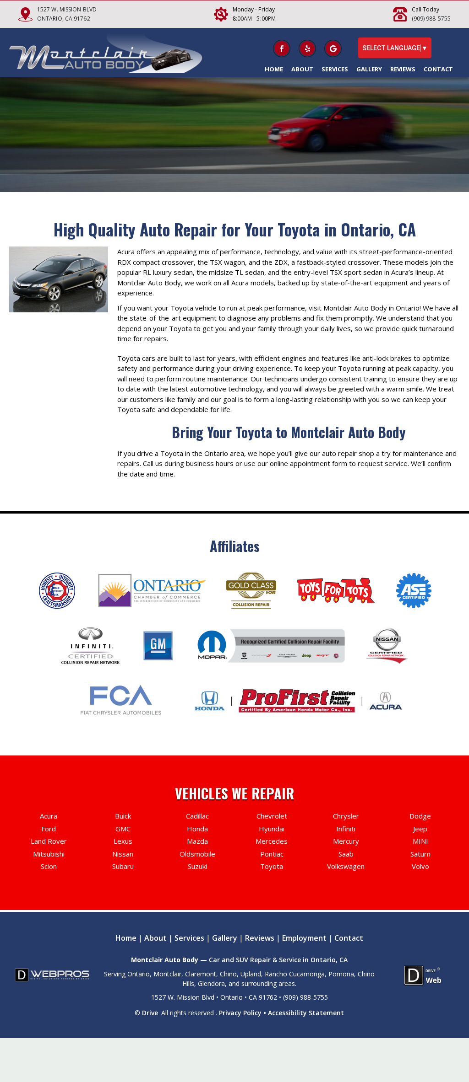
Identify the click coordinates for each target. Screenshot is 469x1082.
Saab (346, 853)
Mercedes (272, 841)
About (302, 69)
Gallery (369, 69)
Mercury (346, 841)
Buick (123, 815)
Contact (438, 69)
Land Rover (49, 841)
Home (274, 69)
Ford (48, 828)
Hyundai (271, 828)
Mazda (197, 841)
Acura (48, 815)
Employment (304, 938)
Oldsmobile (197, 853)
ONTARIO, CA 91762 (63, 18)
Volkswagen (346, 866)
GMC (123, 828)
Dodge (420, 815)
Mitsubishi (49, 853)
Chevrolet (271, 815)
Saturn (420, 853)
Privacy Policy (240, 1012)
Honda (197, 828)
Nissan (122, 853)
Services (335, 69)
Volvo (420, 866)
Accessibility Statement (306, 1012)
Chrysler (346, 815)
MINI (420, 841)
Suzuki (197, 866)
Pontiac (272, 853)
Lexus (123, 841)
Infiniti (345, 828)
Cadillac (197, 815)
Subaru (123, 866)
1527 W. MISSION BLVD (67, 9)
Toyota (271, 866)
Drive (150, 1012)
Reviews (402, 69)
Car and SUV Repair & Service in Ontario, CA (278, 959)
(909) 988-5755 (431, 18)
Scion (49, 866)
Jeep (420, 828)
